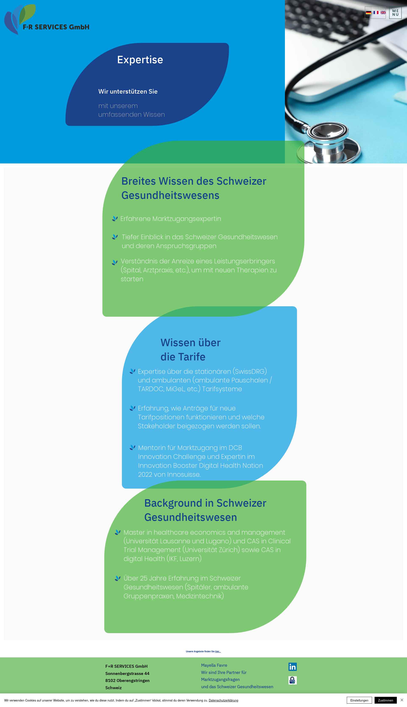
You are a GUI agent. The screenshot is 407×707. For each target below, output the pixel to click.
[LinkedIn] (293, 667)
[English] (383, 12)
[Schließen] (401, 700)
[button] (395, 12)
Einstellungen (359, 700)
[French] (376, 12)
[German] (368, 12)
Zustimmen (385, 700)
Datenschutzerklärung (223, 700)
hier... (218, 651)
